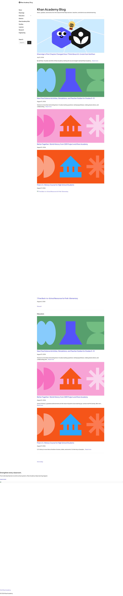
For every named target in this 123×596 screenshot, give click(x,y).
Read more (95, 60)
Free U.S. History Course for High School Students (55, 185)
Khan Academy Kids (24, 21)
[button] (31, 15)
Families (21, 24)
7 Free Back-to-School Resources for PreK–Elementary (57, 298)
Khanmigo (21, 13)
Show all (39, 306)
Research (21, 30)
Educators (21, 15)
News (20, 10)
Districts (21, 18)
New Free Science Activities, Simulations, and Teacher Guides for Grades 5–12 (66, 98)
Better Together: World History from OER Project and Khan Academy (62, 144)
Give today (40, 461)
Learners (21, 27)
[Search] (29, 42)
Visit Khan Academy (5, 590)
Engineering (22, 32)
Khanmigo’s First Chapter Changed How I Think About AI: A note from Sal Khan (66, 54)
